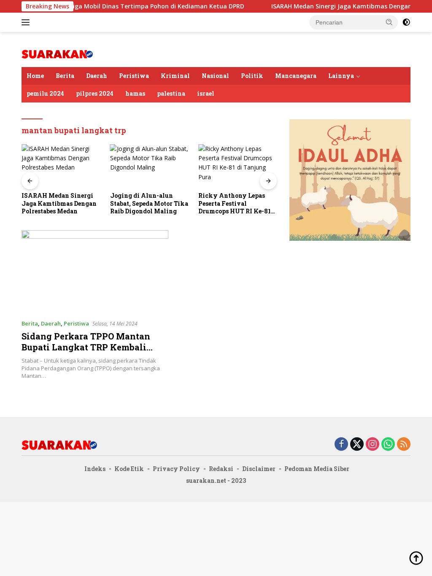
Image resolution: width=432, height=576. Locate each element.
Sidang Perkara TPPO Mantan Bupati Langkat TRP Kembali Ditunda (86, 347)
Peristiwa (134, 76)
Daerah (96, 76)
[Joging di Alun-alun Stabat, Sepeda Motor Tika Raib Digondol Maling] (149, 166)
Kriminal (175, 76)
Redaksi (221, 469)
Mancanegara (295, 76)
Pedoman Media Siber (316, 469)
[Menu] (27, 22)
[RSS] (403, 444)
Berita (65, 76)
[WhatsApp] (388, 444)
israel (205, 93)
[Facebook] (341, 444)
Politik (252, 76)
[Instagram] (372, 444)
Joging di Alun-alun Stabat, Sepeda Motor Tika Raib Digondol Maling (149, 203)
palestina (171, 93)
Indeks (94, 469)
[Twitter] (357, 444)
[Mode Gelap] (406, 22)
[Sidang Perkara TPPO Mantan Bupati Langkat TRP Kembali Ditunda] (95, 271)
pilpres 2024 (94, 93)
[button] (389, 22)
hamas (135, 93)
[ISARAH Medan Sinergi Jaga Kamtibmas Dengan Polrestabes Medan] (61, 166)
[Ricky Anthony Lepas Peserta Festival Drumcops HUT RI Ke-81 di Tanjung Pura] (237, 166)
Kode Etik (129, 469)
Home (35, 76)
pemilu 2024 (45, 93)
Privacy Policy (176, 469)
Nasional (215, 76)
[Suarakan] (57, 53)
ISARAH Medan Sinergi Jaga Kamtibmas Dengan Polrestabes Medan (59, 203)
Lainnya (341, 76)
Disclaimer (258, 469)
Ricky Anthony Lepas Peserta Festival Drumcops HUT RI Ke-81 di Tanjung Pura (234, 203)
